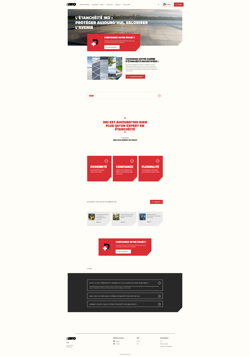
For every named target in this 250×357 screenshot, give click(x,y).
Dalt (129, 354)
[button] (89, 4)
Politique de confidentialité (166, 346)
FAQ (138, 344)
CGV (161, 341)
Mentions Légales (164, 344)
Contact (138, 341)
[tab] (125, 285)
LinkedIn (118, 341)
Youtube (118, 344)
